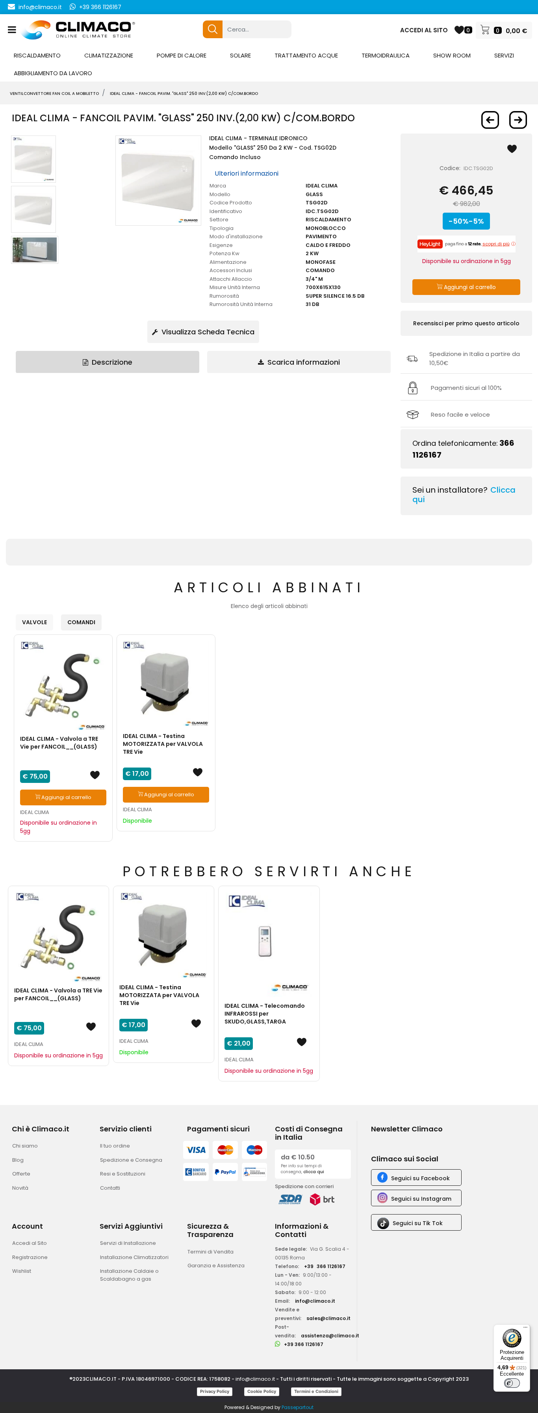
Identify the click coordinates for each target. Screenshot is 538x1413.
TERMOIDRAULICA (386, 55)
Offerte (21, 1174)
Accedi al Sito (29, 1243)
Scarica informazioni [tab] (302, 362)
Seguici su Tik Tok (418, 1223)
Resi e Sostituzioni (122, 1174)
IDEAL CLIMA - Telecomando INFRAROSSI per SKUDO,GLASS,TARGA (264, 1013)
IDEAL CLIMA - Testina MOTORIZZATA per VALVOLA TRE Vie (163, 744)
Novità (20, 1188)
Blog (18, 1160)
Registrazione (30, 1257)
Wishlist (21, 1271)
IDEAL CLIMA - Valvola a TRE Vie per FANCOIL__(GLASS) (59, 743)
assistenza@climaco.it (330, 1335)
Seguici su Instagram (421, 1199)
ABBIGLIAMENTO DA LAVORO (53, 73)
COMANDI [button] (81, 622)
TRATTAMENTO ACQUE (306, 55)
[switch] (512, 1383)
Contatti (110, 1188)
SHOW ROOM (452, 55)
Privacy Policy (214, 1391)
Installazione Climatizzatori (134, 1257)
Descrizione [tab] (111, 362)
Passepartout (298, 1407)
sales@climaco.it (328, 1318)
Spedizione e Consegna (131, 1160)
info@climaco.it (40, 7)
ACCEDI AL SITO (424, 30)
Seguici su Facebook (420, 1178)
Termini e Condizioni (316, 1391)
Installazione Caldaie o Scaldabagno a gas (129, 1275)
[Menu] (525, 1329)
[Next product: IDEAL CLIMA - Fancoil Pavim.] (518, 120)
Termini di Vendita (210, 1251)
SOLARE (240, 55)
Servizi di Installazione (128, 1243)
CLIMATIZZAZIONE (108, 55)
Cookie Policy (261, 1391)
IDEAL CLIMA (34, 812)
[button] (213, 29)
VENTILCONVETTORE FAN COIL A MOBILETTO (54, 93)
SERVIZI (504, 55)
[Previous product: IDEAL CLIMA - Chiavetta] (490, 120)
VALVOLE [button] (34, 622)
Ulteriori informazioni (246, 173)
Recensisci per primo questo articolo (466, 323)
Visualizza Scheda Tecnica (207, 332)
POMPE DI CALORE (181, 55)
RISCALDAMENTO (37, 55)
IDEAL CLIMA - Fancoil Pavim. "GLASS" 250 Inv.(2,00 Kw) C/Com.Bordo (184, 93)
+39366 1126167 (324, 1266)
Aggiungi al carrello (469, 287)
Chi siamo (25, 1146)
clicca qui (313, 1172)
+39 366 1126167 (100, 7)
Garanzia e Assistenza (216, 1265)
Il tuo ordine (115, 1146)
